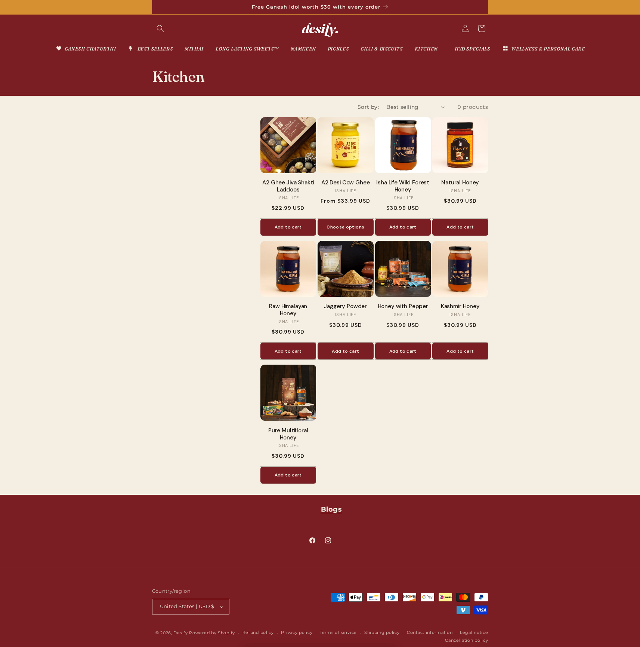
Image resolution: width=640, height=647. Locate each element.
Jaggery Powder (345, 306)
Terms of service (338, 632)
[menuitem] (85, 49)
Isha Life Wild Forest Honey (402, 186)
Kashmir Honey (460, 306)
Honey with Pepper (403, 306)
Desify (180, 632)
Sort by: (368, 107)
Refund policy (258, 632)
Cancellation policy (466, 640)
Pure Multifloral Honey (288, 434)
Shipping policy (382, 632)
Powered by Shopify (212, 632)
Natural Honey (460, 182)
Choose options (345, 227)
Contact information (429, 632)
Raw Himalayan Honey (288, 310)
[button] (160, 28)
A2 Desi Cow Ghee (345, 182)
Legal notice (474, 632)
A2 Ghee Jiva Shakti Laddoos (288, 186)
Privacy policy (296, 632)
